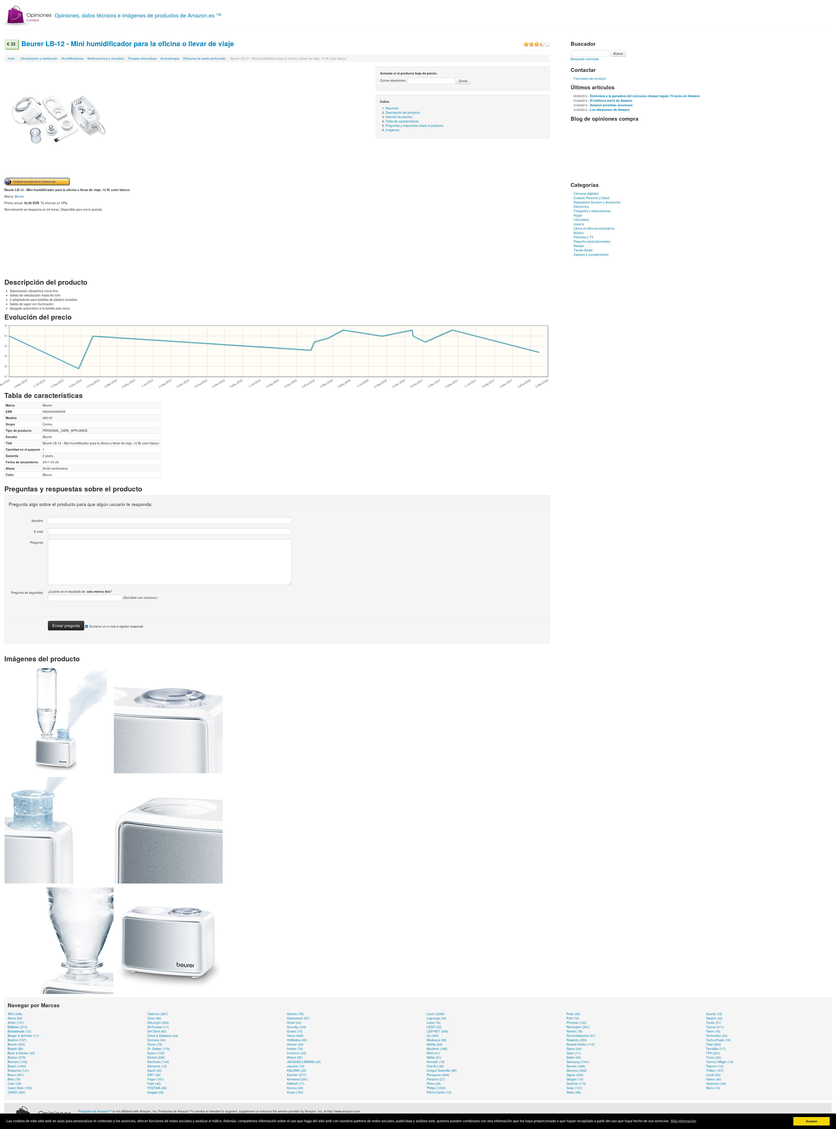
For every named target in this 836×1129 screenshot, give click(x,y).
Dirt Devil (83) (156, 1031)
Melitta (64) (434, 1044)
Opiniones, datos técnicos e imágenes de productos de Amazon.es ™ (138, 15)
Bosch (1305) (17, 1066)
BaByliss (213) (17, 1027)
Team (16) (713, 1031)
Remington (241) (578, 1027)
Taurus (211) (715, 1027)
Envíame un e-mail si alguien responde (116, 626)
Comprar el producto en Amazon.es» (35, 181)
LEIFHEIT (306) (437, 1031)
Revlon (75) (574, 1031)
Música (578, 232)
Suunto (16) (714, 1014)
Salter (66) (573, 1057)
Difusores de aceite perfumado (204, 58)
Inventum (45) (296, 1053)
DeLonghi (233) (158, 1022)
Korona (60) (295, 1088)
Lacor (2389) (436, 1014)
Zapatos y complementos (591, 254)
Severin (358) (575, 1066)
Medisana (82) (437, 1040)
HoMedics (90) (297, 1040)
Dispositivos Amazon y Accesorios (597, 202)
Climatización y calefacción (38, 58)
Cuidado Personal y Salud (591, 198)
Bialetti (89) (15, 1048)
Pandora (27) (436, 1079)
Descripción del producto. (403, 112)
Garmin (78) (295, 1014)
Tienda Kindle (583, 250)
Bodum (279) (17, 1057)
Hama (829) (295, 1035)
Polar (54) (573, 1014)
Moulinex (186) (437, 1048)
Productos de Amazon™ (95, 1111)
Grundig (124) (296, 1027)
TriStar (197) (714, 1070)
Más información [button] (683, 1121)
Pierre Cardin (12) (439, 1092)
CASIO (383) (16, 1092)
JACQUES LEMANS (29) (304, 1062)
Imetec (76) (295, 1048)
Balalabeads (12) (19, 1031)
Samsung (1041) (578, 1062)
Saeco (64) (574, 1048)
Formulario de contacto (590, 78)
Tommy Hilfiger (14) (719, 1062)
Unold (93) (713, 1075)
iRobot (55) (294, 1057)
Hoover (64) (295, 1044)
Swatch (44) (714, 1018)
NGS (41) (433, 1053)
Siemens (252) (576, 1070)
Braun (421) (16, 1075)
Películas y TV (583, 237)
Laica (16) (434, 1022)
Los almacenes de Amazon (610, 109)
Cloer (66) (154, 1018)
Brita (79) (14, 1079)
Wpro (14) (713, 1088)
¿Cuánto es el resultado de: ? (80, 591)
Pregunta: (37, 542)
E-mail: (39, 531)
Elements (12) (157, 1066)
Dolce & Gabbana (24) (162, 1035)
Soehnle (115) (576, 1083)
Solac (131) (574, 1088)
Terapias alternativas (142, 58)
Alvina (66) (15, 1018)
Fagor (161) (155, 1079)
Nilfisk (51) (434, 1057)
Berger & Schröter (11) (23, 1035)
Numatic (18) (436, 1062)
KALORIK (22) (296, 1070)
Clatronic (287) (157, 1014)
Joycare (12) (295, 1066)
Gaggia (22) (155, 1092)
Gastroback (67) (298, 1018)
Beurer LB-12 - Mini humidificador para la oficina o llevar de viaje (127, 43)
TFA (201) (713, 1053)
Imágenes (392, 130)
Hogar (578, 215)
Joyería (579, 224)
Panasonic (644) (438, 1075)
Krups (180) (295, 1092)
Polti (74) (572, 1018)
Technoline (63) (717, 1035)
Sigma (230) (574, 1075)
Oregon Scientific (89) (442, 1070)
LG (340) (433, 1035)
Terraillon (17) (715, 1048)
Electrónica (581, 206)
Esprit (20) (154, 1070)
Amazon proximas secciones (611, 105)
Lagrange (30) (437, 1018)
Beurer (19, 196)
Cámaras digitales (586, 193)
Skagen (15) (574, 1079)
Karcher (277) (296, 1075)
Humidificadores (72, 58)
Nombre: (38, 520)
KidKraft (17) (295, 1083)
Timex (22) (713, 1057)
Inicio (11, 58)
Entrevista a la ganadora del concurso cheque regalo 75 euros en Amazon (645, 96)
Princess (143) (576, 1022)
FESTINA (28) (157, 1088)
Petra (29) (434, 1083)
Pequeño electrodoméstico (592, 241)
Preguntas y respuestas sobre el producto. (415, 125)
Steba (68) (573, 1092)
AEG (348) (15, 1014)
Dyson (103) (155, 1053)
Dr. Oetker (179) (158, 1048)
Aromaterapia (169, 58)
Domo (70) (154, 1044)
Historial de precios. (399, 117)
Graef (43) (294, 1022)
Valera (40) (713, 1079)
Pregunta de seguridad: (27, 592)
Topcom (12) (715, 1066)
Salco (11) (573, 1053)
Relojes (579, 246)
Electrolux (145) (158, 1062)
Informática (581, 219)
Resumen (392, 108)
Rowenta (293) (576, 1040)
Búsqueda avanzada (585, 59)
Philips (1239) (436, 1088)
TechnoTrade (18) (718, 1040)
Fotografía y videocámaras (592, 211)
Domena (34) (156, 1040)
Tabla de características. (402, 121)
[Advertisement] (41, 244)
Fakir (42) (154, 1083)
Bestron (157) (17, 1040)
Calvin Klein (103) (20, 1088)
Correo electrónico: (393, 80)
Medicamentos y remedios (106, 58)
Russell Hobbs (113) (580, 1044)
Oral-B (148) (435, 1066)
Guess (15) (294, 1031)
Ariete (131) (16, 1022)
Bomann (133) (17, 1062)
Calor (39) (15, 1083)
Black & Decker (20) (21, 1053)
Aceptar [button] (811, 1121)
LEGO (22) (434, 1027)
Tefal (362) (713, 1044)
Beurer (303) (16, 1044)
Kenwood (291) (297, 1079)
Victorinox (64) (716, 1083)
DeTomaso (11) (158, 1027)
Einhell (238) (156, 1057)
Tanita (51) (713, 1022)
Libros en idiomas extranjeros (594, 228)
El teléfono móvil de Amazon (611, 100)
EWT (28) (154, 1075)
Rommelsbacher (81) (581, 1035)
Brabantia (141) (18, 1070)
